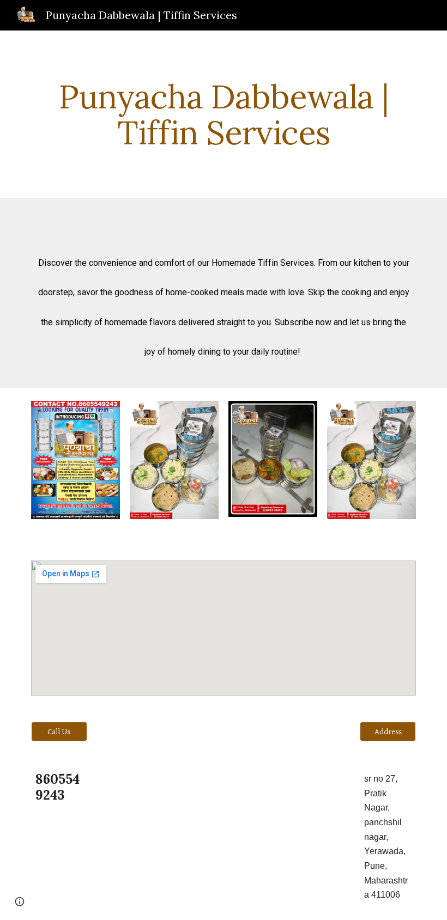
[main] (223, 114)
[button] (19, 901)
